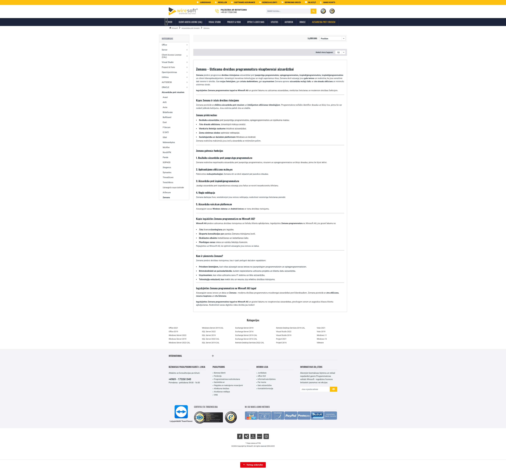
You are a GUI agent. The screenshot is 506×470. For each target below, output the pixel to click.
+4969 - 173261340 (180, 379)
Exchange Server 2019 (244, 328)
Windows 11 (322, 335)
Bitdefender (168, 112)
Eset (165, 122)
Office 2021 (173, 328)
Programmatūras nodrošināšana (227, 379)
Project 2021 (281, 339)
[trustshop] (231, 417)
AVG (165, 102)
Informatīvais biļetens (267, 379)
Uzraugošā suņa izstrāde (173, 187)
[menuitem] (291, 2)
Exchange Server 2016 (244, 332)
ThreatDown (168, 177)
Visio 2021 (321, 328)
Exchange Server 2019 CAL (246, 335)
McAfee (166, 147)
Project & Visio (168, 67)
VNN (216, 395)
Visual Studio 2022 (283, 332)
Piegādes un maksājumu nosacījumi (228, 385)
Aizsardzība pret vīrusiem (173, 92)
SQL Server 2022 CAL (210, 339)
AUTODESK (167, 82)
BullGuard (167, 117)
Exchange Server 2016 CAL (246, 339)
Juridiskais (262, 373)
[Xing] (246, 436)
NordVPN (167, 152)
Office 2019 (173, 332)
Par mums (262, 382)
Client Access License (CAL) (171, 56)
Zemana (166, 197)
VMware (320, 343)
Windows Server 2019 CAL (212, 328)
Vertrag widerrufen (255, 465)
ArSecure (167, 192)
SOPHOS (166, 162)
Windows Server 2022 (177, 335)
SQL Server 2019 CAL (210, 343)
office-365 (262, 376)
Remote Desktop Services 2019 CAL (290, 328)
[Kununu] (259, 436)
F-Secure (166, 127)
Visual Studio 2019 (283, 335)
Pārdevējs (218, 376)
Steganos (167, 167)
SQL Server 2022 (209, 332)
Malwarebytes (169, 142)
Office (164, 45)
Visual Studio (168, 62)
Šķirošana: (312, 38)
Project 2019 (281, 343)
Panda (165, 157)
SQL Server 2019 (209, 335)
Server (164, 50)
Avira (165, 107)
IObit (165, 137)
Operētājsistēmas (169, 72)
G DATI (166, 132)
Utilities (165, 77)
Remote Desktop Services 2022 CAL (249, 343)
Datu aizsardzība (265, 385)
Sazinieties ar (219, 382)
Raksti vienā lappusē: (324, 52)
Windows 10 (322, 339)
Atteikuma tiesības (221, 388)
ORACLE (165, 87)
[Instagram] (266, 436)
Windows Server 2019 (177, 339)
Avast (165, 97)
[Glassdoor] (253, 436)
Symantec (167, 172)
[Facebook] (239, 436)
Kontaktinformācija (265, 388)
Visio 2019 (321, 332)
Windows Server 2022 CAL (179, 343)
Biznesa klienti (219, 373)
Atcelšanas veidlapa (222, 392)
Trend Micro (168, 182)
